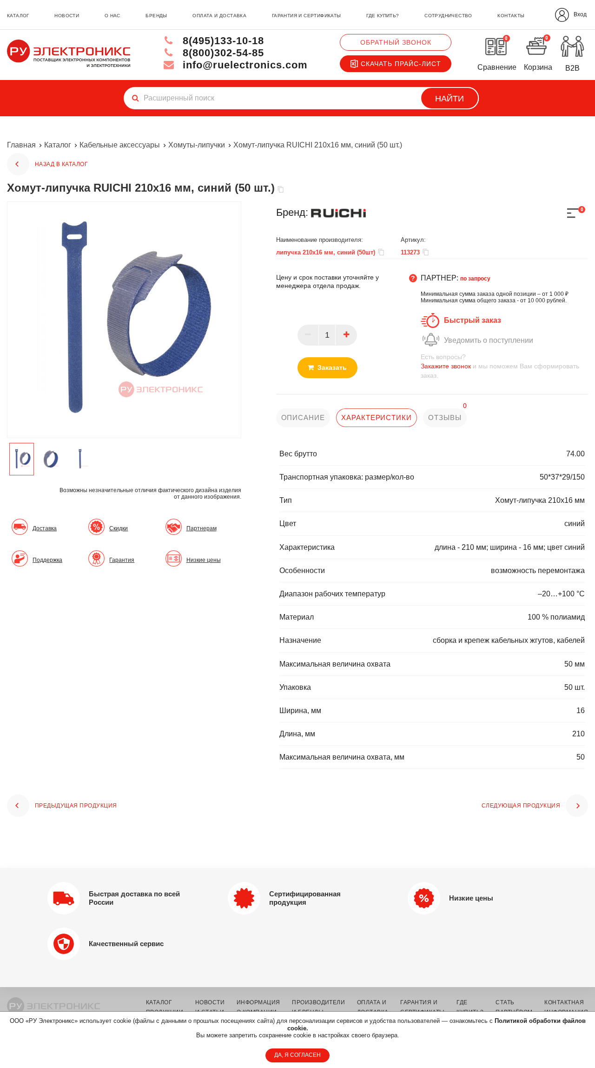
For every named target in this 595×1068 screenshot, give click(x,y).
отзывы (444, 417)
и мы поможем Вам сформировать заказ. (500, 366)
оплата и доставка (219, 15)
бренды (156, 15)
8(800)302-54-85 (221, 53)
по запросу (475, 278)
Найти (449, 98)
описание (303, 417)
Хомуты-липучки (196, 145)
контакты (510, 15)
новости (66, 15)
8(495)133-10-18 (221, 41)
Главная (21, 145)
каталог (18, 15)
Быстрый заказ (472, 320)
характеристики (376, 417)
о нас (112, 15)
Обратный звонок (395, 42)
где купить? (382, 15)
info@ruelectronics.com (243, 65)
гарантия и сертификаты (306, 15)
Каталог (57, 145)
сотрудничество (448, 15)
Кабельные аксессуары (119, 145)
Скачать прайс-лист (401, 63)
